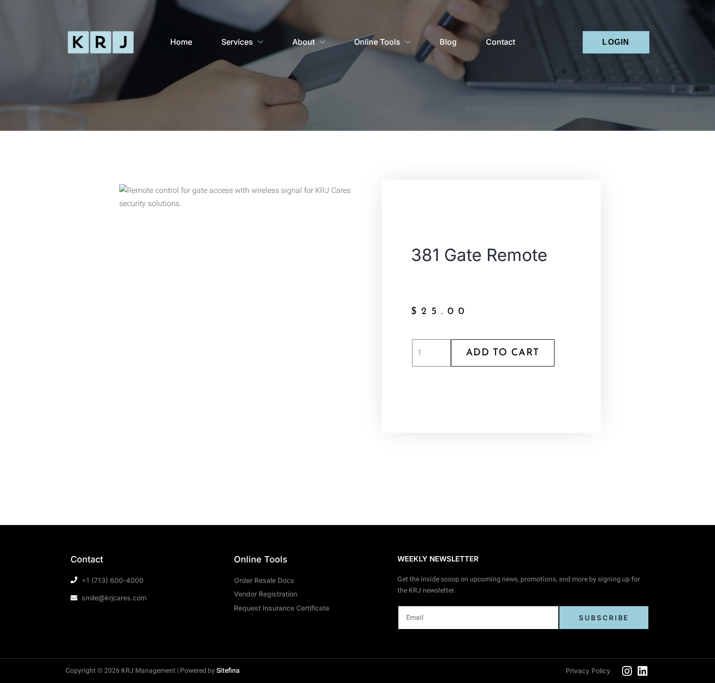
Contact (500, 42)
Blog (448, 42)
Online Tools (377, 42)
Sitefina (228, 670)
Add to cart (502, 353)
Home (181, 42)
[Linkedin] (642, 671)
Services (237, 42)
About (303, 42)
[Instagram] (627, 671)
